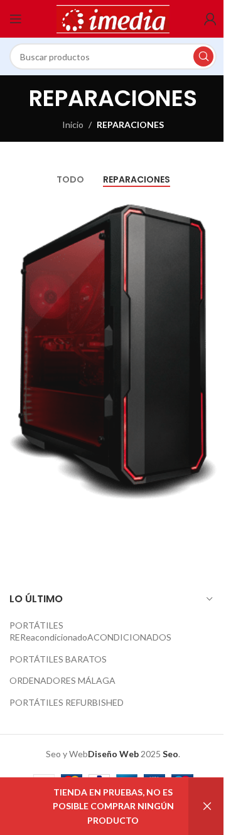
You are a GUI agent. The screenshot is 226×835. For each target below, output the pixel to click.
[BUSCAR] (203, 56)
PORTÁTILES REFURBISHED (66, 702)
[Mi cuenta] (210, 18)
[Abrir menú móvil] (15, 18)
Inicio (72, 124)
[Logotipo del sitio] (113, 18)
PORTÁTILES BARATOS (58, 659)
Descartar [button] (207, 806)
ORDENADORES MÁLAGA (62, 680)
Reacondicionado (53, 637)
